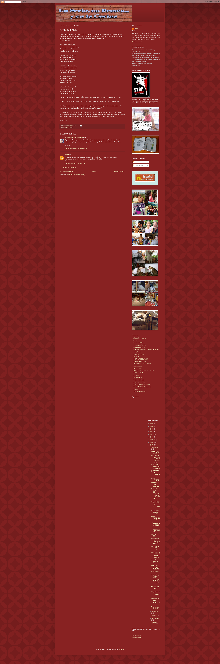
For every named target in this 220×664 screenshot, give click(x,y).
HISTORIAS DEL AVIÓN (140, 359)
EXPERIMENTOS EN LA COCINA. (155, 547)
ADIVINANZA (155, 572)
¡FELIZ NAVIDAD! (155, 479)
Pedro (67, 154)
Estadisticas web (136, 635)
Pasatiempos (70, 127)
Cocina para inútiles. (139, 345)
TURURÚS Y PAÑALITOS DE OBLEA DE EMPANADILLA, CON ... (155, 579)
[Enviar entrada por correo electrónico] (80, 125)
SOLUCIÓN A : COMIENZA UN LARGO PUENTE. (155, 554)
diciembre (155, 447)
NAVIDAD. (136, 375)
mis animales (137, 366)
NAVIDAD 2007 (138, 373)
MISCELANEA (137, 368)
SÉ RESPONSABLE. (155, 530)
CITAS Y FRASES (138, 343)
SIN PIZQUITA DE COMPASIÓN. (155, 593)
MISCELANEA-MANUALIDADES (143, 371)
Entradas (137, 162)
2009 (152, 440)
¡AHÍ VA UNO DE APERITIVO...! (155, 473)
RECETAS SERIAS (139, 382)
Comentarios (138, 165)
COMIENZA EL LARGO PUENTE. (155, 567)
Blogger (121, 649)
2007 (152, 445)
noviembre (155, 611)
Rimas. (135, 389)
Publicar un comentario (69, 167)
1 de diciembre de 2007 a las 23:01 (76, 163)
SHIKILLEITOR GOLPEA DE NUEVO (155, 466)
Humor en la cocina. (139, 361)
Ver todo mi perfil (137, 42)
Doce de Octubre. (138, 354)
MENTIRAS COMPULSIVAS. (142, 363)
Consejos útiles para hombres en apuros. (146, 349)
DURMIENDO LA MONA (155, 452)
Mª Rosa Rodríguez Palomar (74, 137)
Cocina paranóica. (139, 347)
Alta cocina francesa (139, 338)
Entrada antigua (119, 171)
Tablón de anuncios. (139, 391)
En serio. (136, 356)
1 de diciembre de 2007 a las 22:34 (76, 148)
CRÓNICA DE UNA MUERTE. (155, 484)
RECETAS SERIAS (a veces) (142, 387)
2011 (152, 434)
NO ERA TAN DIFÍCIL (155, 587)
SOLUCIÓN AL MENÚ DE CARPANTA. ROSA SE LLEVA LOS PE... (155, 493)
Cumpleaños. (137, 352)
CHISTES (136, 340)
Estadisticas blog (136, 637)
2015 (152, 423)
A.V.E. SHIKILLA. (155, 607)
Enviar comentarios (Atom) (76, 175)
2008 (152, 442)
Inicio (94, 171)
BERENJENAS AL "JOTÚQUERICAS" (155, 541)
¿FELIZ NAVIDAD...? (155, 561)
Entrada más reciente (66, 171)
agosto (154, 623)
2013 (152, 429)
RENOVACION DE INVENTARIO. (155, 601)
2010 (152, 437)
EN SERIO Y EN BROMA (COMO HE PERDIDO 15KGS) (155, 459)
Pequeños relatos (138, 380)
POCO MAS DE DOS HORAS (155, 512)
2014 (152, 426)
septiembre (155, 618)
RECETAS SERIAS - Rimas (141, 384)
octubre (154, 616)
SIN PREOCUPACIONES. (155, 524)
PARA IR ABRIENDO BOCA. (155, 518)
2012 (152, 431)
